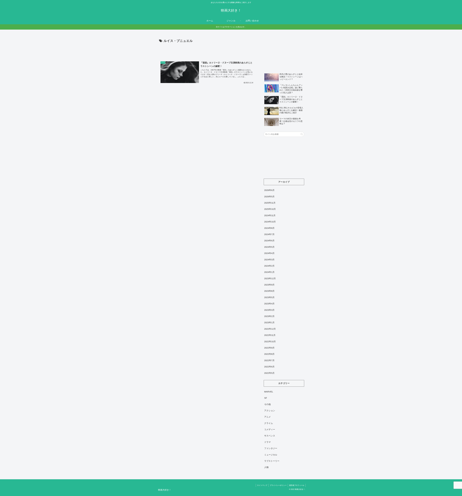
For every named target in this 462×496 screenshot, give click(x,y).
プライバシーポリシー (278, 485)
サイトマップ (262, 485)
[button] (302, 134)
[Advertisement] (207, 50)
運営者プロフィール (296, 485)
